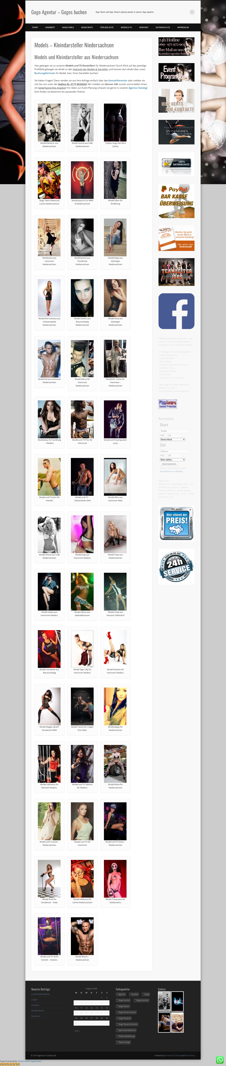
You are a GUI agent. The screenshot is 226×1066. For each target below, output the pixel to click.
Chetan (21, 1061)
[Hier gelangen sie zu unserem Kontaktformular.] (176, 111)
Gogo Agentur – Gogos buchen (59, 12)
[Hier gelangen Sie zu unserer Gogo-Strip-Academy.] (176, 143)
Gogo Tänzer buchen (127, 1012)
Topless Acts (106, 27)
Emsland (35, 1005)
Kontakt (143, 27)
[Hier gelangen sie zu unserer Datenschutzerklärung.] (176, 175)
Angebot (50, 27)
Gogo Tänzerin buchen (128, 1024)
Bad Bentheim (37, 1010)
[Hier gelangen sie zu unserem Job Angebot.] (176, 285)
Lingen (34, 999)
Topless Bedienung (127, 1036)
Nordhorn (35, 1016)
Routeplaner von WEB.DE (171, 471)
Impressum (183, 27)
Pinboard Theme (173, 1055)
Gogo (147, 994)
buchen (135, 994)
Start (35, 27)
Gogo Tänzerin (125, 1018)
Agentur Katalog (138, 87)
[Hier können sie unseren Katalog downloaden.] (176, 250)
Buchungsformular (44, 73)
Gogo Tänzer (124, 1006)
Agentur (122, 994)
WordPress (190, 1055)
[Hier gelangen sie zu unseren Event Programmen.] (176, 80)
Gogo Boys (87, 27)
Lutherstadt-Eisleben (40, 994)
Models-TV (126, 27)
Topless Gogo (124, 1042)
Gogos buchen (142, 1000)
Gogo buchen (124, 1000)
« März (76, 1030)
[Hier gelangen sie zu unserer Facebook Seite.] (176, 328)
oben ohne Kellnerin (127, 1030)
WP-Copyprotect (33, 1061)
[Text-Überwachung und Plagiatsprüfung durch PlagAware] (168, 408)
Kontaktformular (117, 80)
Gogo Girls (68, 27)
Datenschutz (163, 27)
